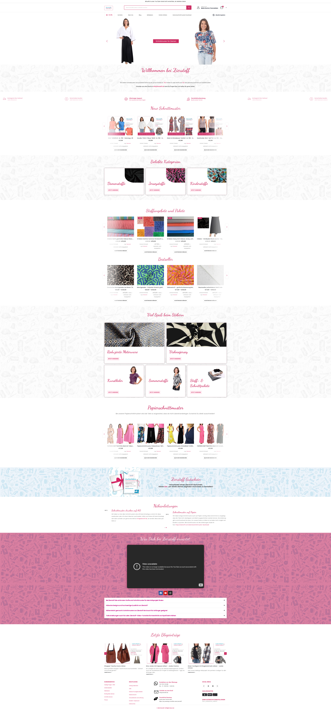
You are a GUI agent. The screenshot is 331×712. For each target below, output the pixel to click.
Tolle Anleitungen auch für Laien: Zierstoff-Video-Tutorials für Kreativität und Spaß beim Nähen (141, 616)
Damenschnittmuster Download (182, 15)
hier (183, 82)
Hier (165, 82)
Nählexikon (150, 15)
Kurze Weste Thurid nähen (113, 666)
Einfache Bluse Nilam (153, 666)
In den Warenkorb (121, 150)
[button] (107, 41)
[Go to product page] (120, 126)
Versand (128, 143)
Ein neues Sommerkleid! (196, 666)
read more (107, 672)
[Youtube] (165, 593)
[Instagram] (170, 593)
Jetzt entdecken (195, 100)
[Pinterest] (208, 684)
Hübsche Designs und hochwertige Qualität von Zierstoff (127, 605)
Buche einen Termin (135, 100)
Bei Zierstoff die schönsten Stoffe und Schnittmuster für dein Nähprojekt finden (134, 600)
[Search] (188, 8)
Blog (140, 15)
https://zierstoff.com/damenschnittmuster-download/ (192, 525)
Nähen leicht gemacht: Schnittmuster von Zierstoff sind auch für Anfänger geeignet (136, 610)
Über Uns (130, 15)
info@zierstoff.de (158, 86)
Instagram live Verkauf (198, 98)
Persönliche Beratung (137, 98)
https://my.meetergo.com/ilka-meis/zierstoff (170, 699)
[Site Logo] (108, 8)
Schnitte (120, 15)
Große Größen (163, 15)
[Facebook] (161, 593)
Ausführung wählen (120, 251)
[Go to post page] (123, 653)
